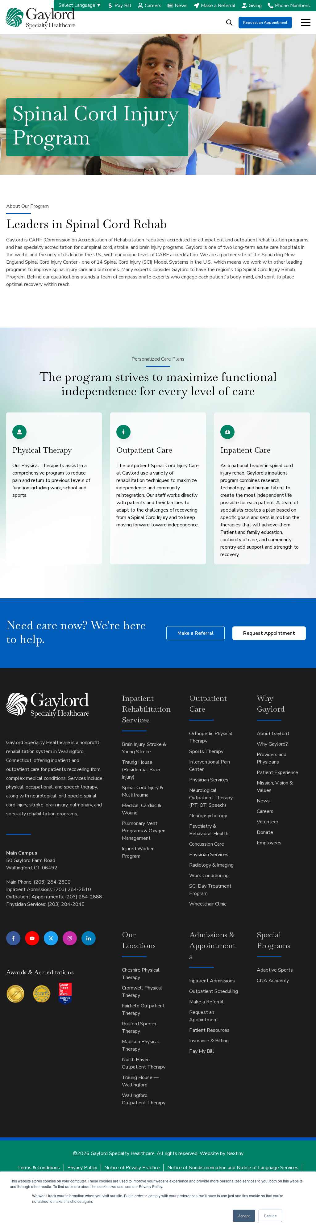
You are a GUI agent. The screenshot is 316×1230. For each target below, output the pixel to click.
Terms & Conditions (38, 1167)
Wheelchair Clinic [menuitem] (207, 904)
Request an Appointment (265, 22)
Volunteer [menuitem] (267, 821)
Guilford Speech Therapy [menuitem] (139, 1027)
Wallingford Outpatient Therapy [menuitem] (143, 1099)
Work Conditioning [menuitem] (209, 875)
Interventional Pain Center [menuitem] (209, 766)
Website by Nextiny (221, 1153)
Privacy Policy (82, 1167)
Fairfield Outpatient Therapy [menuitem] (143, 1009)
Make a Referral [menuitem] (206, 1001)
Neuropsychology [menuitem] (208, 815)
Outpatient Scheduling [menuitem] (213, 991)
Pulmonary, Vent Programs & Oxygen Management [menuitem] (143, 831)
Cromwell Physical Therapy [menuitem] (142, 992)
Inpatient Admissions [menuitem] (212, 980)
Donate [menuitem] (265, 832)
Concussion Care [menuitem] (206, 844)
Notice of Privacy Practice (132, 1167)
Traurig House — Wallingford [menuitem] (140, 1081)
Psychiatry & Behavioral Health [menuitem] (208, 830)
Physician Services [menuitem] (208, 779)
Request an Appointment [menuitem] (203, 1016)
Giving (255, 5)
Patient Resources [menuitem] (209, 1030)
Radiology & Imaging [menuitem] (211, 865)
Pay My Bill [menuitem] (201, 1051)
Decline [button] (270, 1215)
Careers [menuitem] (265, 811)
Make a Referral (218, 5)
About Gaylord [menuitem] (273, 733)
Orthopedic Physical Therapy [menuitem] (210, 737)
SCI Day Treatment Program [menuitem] (210, 890)
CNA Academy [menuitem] (273, 980)
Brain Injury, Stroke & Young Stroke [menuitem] (144, 748)
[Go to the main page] (40, 18)
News (181, 5)
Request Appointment (269, 633)
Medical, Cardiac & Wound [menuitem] (141, 809)
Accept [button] (244, 1215)
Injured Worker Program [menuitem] (138, 852)
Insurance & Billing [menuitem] (209, 1040)
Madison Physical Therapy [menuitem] (140, 1045)
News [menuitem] (263, 800)
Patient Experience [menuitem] (277, 772)
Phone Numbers (292, 5)
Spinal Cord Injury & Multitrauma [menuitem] (142, 791)
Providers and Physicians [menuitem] (271, 758)
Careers (153, 5)
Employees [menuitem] (269, 842)
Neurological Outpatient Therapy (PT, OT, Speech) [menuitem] (211, 798)
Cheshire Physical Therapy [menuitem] (141, 974)
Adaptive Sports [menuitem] (275, 970)
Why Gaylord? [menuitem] (272, 744)
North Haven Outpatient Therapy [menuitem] (143, 1063)
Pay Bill (122, 5)
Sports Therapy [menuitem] (206, 751)
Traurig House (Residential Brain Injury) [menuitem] (141, 769)
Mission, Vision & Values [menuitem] (275, 787)
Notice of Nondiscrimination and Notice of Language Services (232, 1167)
